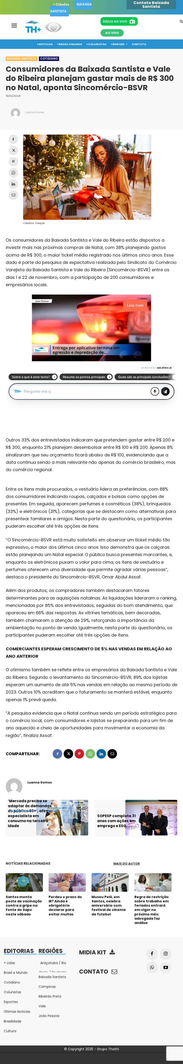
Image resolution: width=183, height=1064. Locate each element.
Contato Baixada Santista (151, 5)
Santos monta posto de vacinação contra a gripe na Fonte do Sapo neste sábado (24, 906)
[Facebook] (13, 139)
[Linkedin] (13, 184)
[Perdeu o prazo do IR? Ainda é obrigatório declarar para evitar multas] (67, 882)
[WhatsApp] (13, 173)
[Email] (13, 195)
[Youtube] (166, 968)
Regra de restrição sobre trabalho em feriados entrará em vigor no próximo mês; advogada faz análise (151, 910)
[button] (181, 22)
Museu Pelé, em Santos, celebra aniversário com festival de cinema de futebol (109, 906)
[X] (13, 150)
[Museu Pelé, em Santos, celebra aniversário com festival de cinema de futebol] (110, 882)
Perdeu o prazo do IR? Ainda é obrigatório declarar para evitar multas (65, 906)
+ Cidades (61, 4)
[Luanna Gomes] (15, 113)
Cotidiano (49, 58)
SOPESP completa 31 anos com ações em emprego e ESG (116, 820)
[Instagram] (166, 954)
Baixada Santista (21, 58)
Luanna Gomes (34, 112)
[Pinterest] (13, 161)
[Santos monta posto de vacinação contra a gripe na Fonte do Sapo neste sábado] (24, 882)
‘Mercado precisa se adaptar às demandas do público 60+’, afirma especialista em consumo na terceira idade (30, 813)
